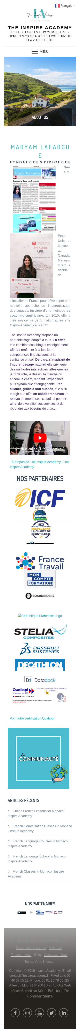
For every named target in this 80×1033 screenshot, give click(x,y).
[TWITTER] (51, 1012)
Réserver (55, 948)
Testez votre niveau (39, 961)
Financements (21, 954)
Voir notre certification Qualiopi (32, 718)
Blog (37, 954)
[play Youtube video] (40, 438)
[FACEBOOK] (15, 1012)
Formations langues (31, 948)
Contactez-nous (55, 954)
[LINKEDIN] (63, 1012)
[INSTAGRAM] (27, 1012)
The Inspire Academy (40, 27)
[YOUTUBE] (39, 1012)
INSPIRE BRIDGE (54, 941)
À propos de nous (24, 941)
